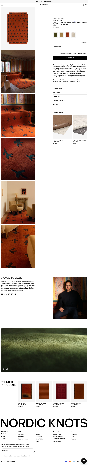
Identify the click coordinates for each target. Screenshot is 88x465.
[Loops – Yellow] (61, 35)
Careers (3, 438)
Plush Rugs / (60, 18)
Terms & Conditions (59, 438)
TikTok (73, 436)
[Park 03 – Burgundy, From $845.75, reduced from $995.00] (44, 391)
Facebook (74, 432)
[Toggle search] (4, 5)
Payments (21, 434)
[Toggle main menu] (2, 5)
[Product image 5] (18, 246)
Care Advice (39, 439)
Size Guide (39, 436)
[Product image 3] (18, 115)
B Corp (38, 434)
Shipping (20, 436)
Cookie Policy (57, 434)
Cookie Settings (58, 436)
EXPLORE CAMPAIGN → (9, 294)
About (37, 432)
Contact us (4, 434)
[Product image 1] (18, 28)
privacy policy (27, 456)
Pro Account (4, 431)
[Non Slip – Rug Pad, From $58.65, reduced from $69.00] (62, 127)
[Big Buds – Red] (67, 35)
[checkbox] (2, 456)
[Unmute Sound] (7, 369)
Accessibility (57, 441)
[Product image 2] (18, 71)
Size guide (84, 42)
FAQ (19, 432)
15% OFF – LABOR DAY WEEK (44, 1)
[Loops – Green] (55, 35)
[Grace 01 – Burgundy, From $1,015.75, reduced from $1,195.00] (79, 391)
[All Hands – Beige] (73, 35)
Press (37, 441)
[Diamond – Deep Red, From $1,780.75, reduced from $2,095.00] (61, 391)
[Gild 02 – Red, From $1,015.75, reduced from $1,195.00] (26, 391)
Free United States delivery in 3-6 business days (73, 53)
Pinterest (73, 439)
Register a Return (23, 439)
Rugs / (55, 18)
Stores (3, 436)
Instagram (74, 434)
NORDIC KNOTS (44, 5)
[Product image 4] (18, 202)
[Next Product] (86, 112)
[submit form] (32, 451)
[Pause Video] (3, 369)
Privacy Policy (57, 432)
